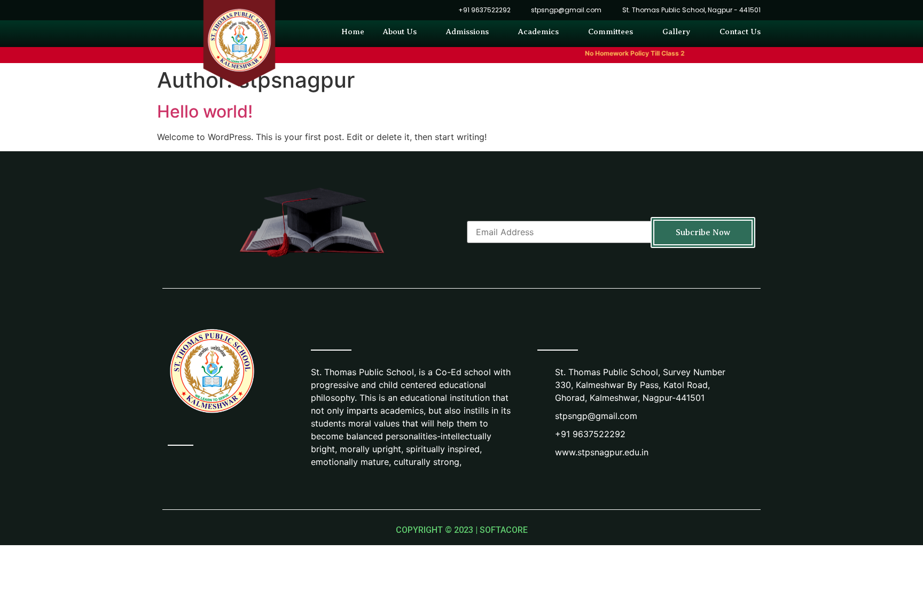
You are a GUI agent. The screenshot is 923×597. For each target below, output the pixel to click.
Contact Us (740, 31)
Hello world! (205, 111)
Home (352, 31)
